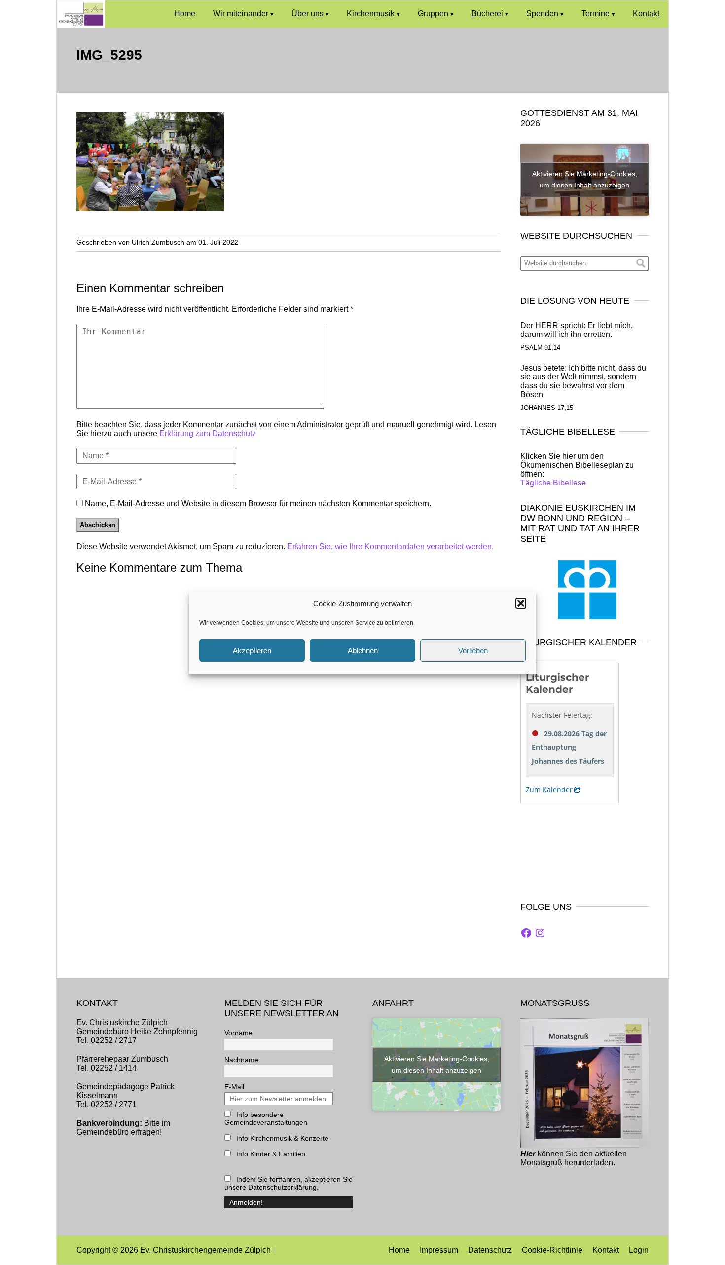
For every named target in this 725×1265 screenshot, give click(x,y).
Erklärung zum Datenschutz (207, 433)
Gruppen (433, 13)
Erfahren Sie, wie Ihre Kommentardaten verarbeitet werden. (390, 546)
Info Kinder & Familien (269, 1154)
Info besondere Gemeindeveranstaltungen (265, 1118)
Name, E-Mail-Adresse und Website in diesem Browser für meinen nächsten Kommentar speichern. (258, 503)
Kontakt (646, 13)
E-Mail (234, 1087)
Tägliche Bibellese (553, 483)
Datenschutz (490, 1250)
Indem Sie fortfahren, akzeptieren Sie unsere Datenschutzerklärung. (288, 1183)
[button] (521, 603)
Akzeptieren (252, 650)
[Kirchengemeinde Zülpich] (81, 25)
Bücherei (487, 13)
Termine (595, 13)
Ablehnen (363, 650)
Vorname (238, 1033)
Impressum (439, 1250)
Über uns (307, 13)
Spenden (542, 13)
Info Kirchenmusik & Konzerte (281, 1138)
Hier (528, 1154)
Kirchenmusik (371, 13)
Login (639, 1250)
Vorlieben (473, 650)
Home (184, 13)
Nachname (241, 1060)
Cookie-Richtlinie (552, 1250)
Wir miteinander (240, 13)
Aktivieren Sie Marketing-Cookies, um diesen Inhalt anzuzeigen (584, 179)
